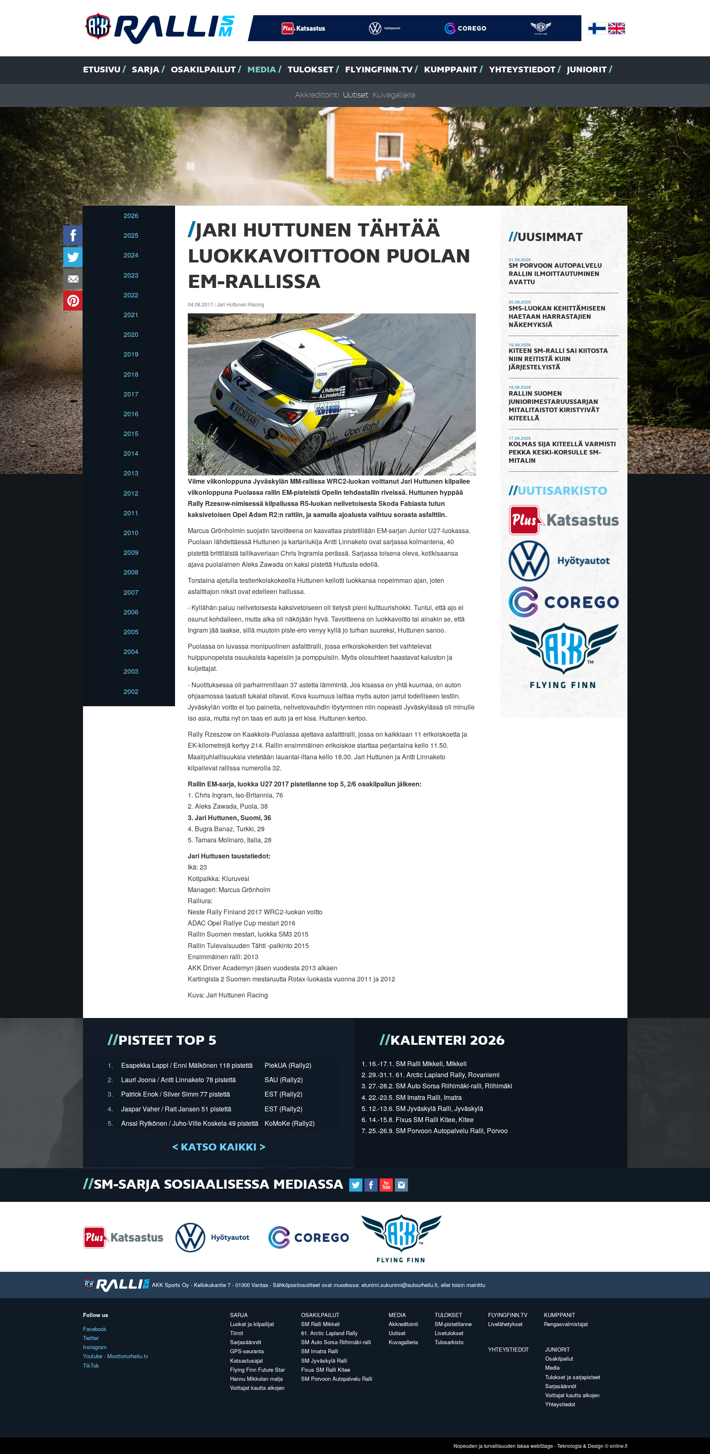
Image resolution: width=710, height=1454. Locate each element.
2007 (131, 592)
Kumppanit (450, 69)
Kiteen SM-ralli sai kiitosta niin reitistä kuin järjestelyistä (558, 359)
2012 (131, 493)
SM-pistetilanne (453, 1324)
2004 (131, 651)
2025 (131, 235)
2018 (131, 374)
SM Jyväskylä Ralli (324, 1360)
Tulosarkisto (449, 1342)
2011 (131, 512)
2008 (131, 572)
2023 (131, 275)
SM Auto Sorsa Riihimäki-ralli (336, 1342)
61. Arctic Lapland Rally (329, 1333)
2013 (131, 473)
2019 (131, 354)
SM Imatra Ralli (319, 1351)
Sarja (145, 69)
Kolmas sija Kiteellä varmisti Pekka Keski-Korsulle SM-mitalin (562, 452)
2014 (131, 453)
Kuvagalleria (394, 95)
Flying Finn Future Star (257, 1369)
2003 (131, 671)
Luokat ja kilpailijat (252, 1324)
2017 (131, 394)
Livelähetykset (505, 1324)
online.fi (618, 1445)
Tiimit (236, 1333)
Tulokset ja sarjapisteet (572, 1377)
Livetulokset (449, 1333)
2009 (131, 552)
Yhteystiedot (522, 69)
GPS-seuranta (247, 1351)
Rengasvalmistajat (566, 1324)
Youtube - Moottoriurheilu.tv (115, 1356)
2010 (131, 532)
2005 (131, 631)
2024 (131, 255)
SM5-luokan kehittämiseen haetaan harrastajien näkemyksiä (557, 317)
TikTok (91, 1365)
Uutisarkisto (562, 491)
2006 (131, 612)
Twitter (91, 1338)
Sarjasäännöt (245, 1342)
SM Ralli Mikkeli (320, 1324)
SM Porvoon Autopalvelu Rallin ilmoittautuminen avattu (555, 274)
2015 (131, 433)
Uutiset (356, 95)
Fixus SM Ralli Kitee (325, 1369)
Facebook (94, 1329)
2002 (131, 691)
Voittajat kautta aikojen (257, 1387)
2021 (131, 314)
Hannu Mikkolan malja (256, 1378)
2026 (131, 215)
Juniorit (587, 69)
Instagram (95, 1347)
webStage (541, 1445)
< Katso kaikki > (218, 1147)
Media (261, 69)
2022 (131, 294)
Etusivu (101, 69)
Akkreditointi (317, 95)
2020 (131, 334)
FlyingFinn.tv (379, 69)
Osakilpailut (203, 69)
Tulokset (311, 69)
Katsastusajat (246, 1360)
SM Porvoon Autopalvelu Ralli (336, 1378)
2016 (131, 413)
